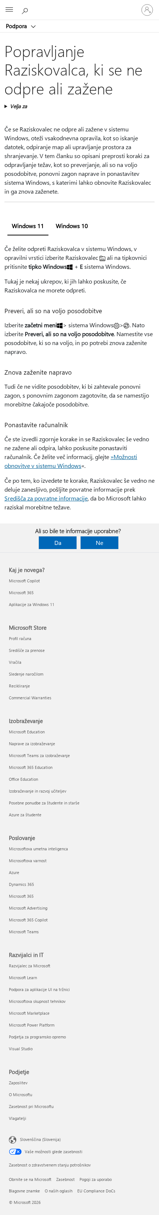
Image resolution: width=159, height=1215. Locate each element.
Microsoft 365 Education (31, 767)
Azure (14, 872)
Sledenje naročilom (26, 674)
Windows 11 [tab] (28, 226)
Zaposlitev (18, 1082)
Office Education (23, 779)
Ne (99, 542)
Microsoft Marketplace (29, 1013)
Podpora (17, 26)
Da (57, 542)
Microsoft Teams (24, 931)
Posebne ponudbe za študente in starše (44, 803)
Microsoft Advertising (28, 908)
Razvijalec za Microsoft (29, 965)
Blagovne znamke (24, 1191)
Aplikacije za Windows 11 (31, 604)
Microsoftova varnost (28, 860)
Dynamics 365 (21, 884)
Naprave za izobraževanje (32, 743)
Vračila (15, 662)
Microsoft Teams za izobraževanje (39, 755)
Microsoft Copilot (24, 580)
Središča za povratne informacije (46, 498)
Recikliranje (19, 686)
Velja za (18, 106)
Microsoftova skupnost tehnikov (37, 1001)
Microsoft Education (27, 731)
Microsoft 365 (21, 592)
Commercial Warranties (30, 697)
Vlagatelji (17, 1118)
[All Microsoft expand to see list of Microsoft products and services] (9, 10)
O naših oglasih (58, 1191)
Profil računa (20, 638)
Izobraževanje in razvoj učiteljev (37, 791)
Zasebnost (65, 1179)
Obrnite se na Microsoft (30, 1179)
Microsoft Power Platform (31, 1025)
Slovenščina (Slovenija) (40, 1139)
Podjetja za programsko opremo (37, 1037)
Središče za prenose (27, 650)
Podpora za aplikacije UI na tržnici (39, 989)
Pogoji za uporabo (96, 1179)
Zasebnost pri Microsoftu (31, 1106)
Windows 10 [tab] (72, 226)
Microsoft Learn (23, 977)
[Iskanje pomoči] (26, 10)
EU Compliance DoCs (96, 1191)
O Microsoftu (20, 1094)
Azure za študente (25, 814)
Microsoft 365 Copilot (28, 920)
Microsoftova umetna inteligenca (38, 848)
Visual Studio (21, 1048)
